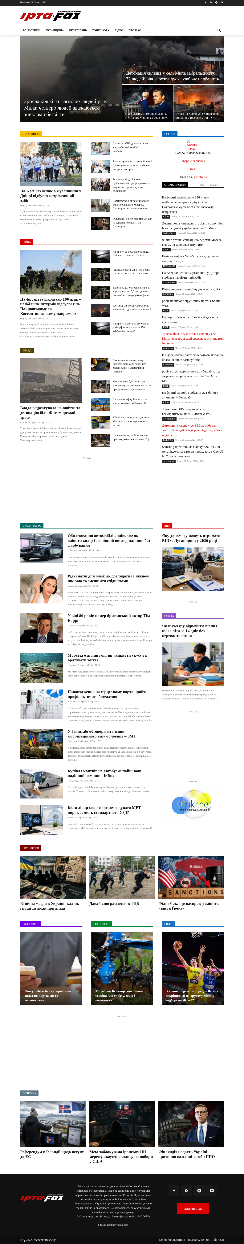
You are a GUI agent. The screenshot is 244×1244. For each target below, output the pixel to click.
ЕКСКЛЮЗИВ (169, 266)
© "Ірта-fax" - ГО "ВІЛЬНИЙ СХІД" (38, 1240)
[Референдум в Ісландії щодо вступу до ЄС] (53, 1124)
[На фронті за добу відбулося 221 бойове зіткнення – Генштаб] (100, 256)
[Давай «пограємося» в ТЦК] (122, 877)
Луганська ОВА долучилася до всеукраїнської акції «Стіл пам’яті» (130, 147)
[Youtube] (221, 3)
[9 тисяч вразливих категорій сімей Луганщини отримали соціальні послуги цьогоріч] (100, 166)
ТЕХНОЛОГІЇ (168, 461)
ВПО (167, 525)
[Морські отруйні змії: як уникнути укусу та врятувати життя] (41, 668)
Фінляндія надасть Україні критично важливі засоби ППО (186, 1154)
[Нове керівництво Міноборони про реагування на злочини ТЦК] (100, 440)
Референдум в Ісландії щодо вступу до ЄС (191, 289)
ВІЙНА (26, 242)
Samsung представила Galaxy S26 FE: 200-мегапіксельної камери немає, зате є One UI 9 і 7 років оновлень (192, 451)
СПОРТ (166, 250)
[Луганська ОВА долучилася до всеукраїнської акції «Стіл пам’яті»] (100, 148)
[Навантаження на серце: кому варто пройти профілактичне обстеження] (41, 704)
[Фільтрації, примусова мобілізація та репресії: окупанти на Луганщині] (100, 223)
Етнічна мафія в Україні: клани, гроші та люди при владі (49, 906)
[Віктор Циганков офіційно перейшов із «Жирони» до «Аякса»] (193, 968)
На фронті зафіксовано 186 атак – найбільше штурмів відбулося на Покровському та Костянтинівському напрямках (50, 306)
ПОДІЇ (165, 311)
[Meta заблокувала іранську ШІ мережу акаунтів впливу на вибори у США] (122, 1124)
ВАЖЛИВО (168, 348)
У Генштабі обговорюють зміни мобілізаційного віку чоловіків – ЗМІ (101, 733)
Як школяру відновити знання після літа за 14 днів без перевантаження (189, 631)
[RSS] (211, 3)
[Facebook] (206, 3)
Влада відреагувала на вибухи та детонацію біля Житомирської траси (50, 413)
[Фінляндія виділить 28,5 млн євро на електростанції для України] (51, 968)
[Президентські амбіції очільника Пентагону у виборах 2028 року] (147, 103)
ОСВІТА (169, 616)
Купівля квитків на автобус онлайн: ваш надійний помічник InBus (104, 773)
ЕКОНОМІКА (30, 924)
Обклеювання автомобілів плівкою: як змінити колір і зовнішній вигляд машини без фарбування (109, 540)
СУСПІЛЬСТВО (31, 525)
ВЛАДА (27, 350)
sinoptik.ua (200, 177)
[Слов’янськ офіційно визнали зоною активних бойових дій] (100, 404)
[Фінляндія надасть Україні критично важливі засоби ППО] (191, 1124)
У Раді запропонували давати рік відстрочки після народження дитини (132, 421)
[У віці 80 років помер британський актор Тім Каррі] (41, 628)
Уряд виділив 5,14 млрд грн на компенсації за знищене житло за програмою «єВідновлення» (132, 385)
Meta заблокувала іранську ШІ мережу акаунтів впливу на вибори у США (121, 1157)
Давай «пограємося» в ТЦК (114, 903)
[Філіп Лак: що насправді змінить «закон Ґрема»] (191, 877)
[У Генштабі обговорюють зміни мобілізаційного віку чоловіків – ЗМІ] (41, 744)
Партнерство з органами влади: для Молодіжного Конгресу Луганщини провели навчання (131, 204)
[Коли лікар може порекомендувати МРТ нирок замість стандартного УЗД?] (41, 820)
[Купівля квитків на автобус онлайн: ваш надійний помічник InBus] (41, 783)
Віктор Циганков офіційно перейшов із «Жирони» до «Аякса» (186, 995)
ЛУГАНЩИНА (31, 134)
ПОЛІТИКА (168, 294)
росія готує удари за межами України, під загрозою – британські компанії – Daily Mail (191, 376)
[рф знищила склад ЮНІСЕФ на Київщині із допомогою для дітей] (100, 310)
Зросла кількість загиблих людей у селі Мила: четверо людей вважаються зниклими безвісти (193, 338)
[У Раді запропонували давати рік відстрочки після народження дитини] (100, 422)
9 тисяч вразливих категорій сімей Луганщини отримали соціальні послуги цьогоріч (132, 165)
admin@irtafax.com (117, 1224)
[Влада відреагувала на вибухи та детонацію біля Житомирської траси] (51, 380)
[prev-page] (164, 469)
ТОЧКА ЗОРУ (169, 233)
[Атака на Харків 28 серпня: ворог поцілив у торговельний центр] (198, 103)
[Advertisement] (86, 487)
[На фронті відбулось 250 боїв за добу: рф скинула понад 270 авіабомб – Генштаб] (100, 328)
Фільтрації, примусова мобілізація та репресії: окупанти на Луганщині (132, 222)
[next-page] (170, 469)
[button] (219, 30)
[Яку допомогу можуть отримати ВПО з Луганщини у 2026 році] (193, 569)
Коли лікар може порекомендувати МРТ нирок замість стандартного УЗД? (104, 810)
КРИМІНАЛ (168, 365)
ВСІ (202, 184)
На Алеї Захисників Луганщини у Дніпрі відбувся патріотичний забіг (50, 196)
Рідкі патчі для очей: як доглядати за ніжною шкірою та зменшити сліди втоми (108, 578)
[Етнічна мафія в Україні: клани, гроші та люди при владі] (53, 877)
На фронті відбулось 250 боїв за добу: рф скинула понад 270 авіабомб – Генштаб (131, 327)
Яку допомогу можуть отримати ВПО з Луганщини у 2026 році (191, 538)
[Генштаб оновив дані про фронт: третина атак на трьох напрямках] (100, 274)
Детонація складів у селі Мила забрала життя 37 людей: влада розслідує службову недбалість (192, 430)
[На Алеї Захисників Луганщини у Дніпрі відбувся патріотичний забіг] (51, 164)
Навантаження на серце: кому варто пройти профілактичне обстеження (108, 694)
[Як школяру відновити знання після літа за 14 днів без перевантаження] (193, 664)
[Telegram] (216, 3)
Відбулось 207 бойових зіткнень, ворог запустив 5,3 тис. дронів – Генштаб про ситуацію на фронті (132, 291)
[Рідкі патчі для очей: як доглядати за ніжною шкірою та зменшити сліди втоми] (41, 589)
